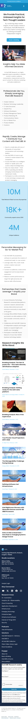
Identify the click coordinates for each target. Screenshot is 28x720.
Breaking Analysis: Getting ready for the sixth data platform (12, 390)
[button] (2, 5)
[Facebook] (16, 591)
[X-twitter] (7, 591)
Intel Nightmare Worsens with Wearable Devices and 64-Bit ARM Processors (13, 509)
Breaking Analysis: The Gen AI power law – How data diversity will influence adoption (14, 365)
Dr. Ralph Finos (5, 442)
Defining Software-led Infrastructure (10, 485)
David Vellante (5, 369)
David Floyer (5, 489)
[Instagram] (21, 591)
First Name (5, 671)
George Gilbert (14, 394)
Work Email (5, 676)
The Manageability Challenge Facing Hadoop (13, 462)
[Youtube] (3, 591)
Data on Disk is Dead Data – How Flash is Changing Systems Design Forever (14, 535)
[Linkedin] (12, 591)
